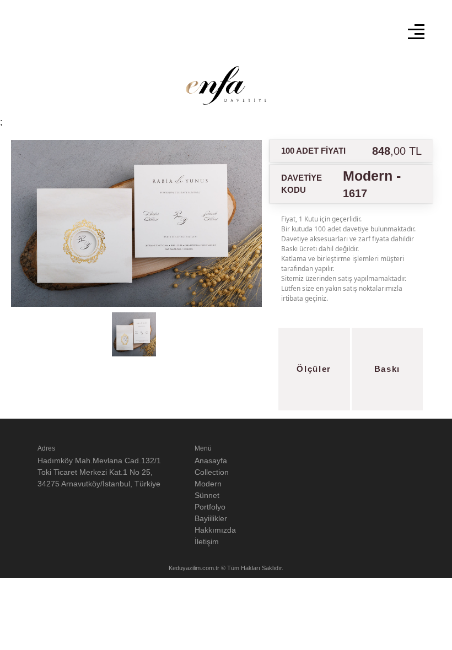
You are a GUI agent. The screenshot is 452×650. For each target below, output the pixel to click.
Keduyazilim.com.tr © (198, 568)
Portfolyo (210, 506)
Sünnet (207, 495)
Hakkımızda (215, 530)
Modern (208, 483)
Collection (212, 472)
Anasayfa (211, 460)
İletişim (207, 541)
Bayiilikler (211, 518)
